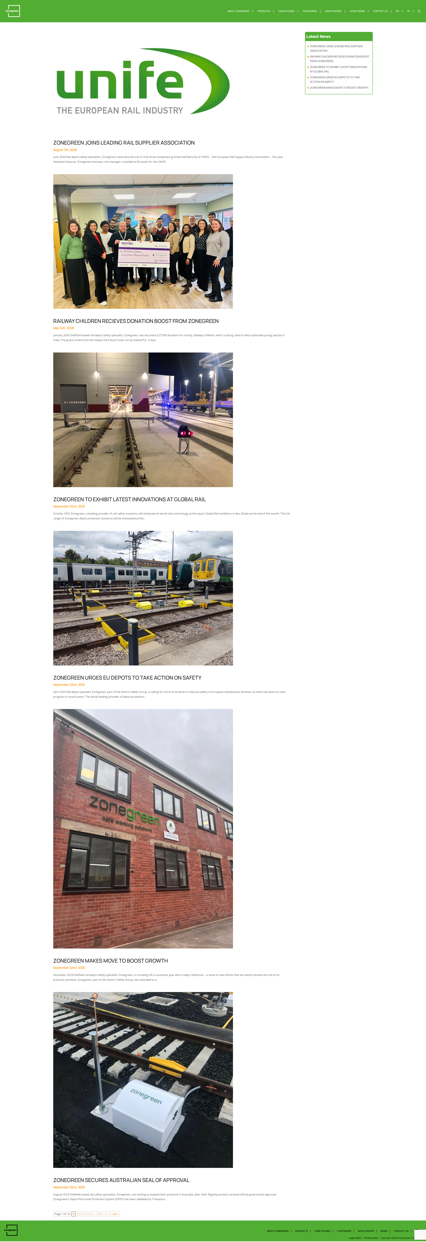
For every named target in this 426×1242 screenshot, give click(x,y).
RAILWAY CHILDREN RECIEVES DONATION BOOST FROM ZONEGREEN (136, 321)
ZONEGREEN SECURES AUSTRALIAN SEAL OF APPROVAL (121, 1180)
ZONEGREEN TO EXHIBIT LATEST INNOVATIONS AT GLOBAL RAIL (129, 499)
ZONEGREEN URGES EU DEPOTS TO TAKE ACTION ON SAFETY (127, 677)
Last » (115, 1214)
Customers (310, 11)
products (301, 1231)
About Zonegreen (238, 11)
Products (264, 11)
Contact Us (380, 11)
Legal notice (355, 1237)
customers (344, 1231)
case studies (322, 1231)
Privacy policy (371, 1237)
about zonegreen (278, 1231)
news (384, 1231)
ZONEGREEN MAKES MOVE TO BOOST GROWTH (110, 960)
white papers (366, 1231)
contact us (401, 1231)
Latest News (357, 11)
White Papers (333, 11)
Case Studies (286, 11)
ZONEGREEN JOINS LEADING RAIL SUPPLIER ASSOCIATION (124, 142)
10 (99, 1214)
